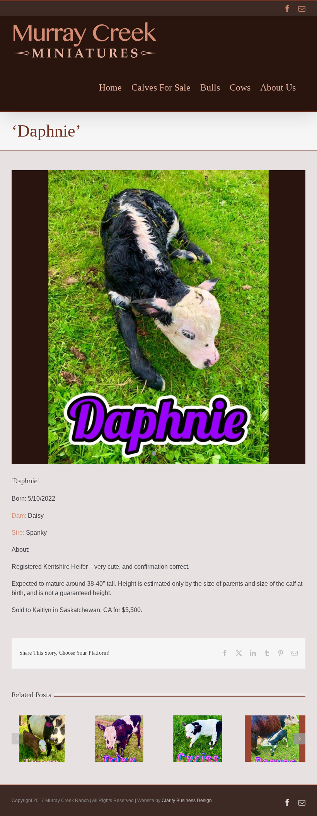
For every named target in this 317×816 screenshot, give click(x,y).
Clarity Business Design (187, 800)
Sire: (18, 532)
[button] (17, 738)
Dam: (19, 515)
